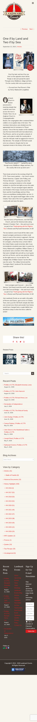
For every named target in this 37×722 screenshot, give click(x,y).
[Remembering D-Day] (9, 355)
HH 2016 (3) (10, 488)
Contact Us (18, 625)
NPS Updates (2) (9, 536)
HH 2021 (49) (10, 510)
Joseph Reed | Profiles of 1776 (14, 438)
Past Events (18, 610)
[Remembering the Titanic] (27, 355)
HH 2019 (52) (10, 501)
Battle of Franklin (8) (12, 475)
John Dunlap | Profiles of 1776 (13, 417)
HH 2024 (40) (10, 523)
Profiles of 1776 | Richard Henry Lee (15, 398)
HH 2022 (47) (10, 514)
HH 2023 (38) (10, 518)
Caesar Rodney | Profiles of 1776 (14, 423)
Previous (25, 29)
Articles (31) (8, 471)
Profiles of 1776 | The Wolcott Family (16, 410)
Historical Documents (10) (12, 479)
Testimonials (18, 608)
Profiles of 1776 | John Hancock (14, 391)
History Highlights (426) (11, 484)
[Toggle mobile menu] (33, 3)
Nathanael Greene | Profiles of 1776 (15, 445)
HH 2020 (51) (10, 505)
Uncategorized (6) (10, 553)
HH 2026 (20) (10, 531)
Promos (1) (7, 540)
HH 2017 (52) (10, 492)
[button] (4, 359)
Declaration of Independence (13, 404)
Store (16, 583)
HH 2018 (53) (10, 497)
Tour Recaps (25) (9, 549)
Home (16, 575)
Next (31, 29)
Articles (19, 46)
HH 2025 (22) (10, 527)
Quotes (16, 618)
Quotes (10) (8, 544)
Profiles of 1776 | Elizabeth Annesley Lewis (18, 385)
